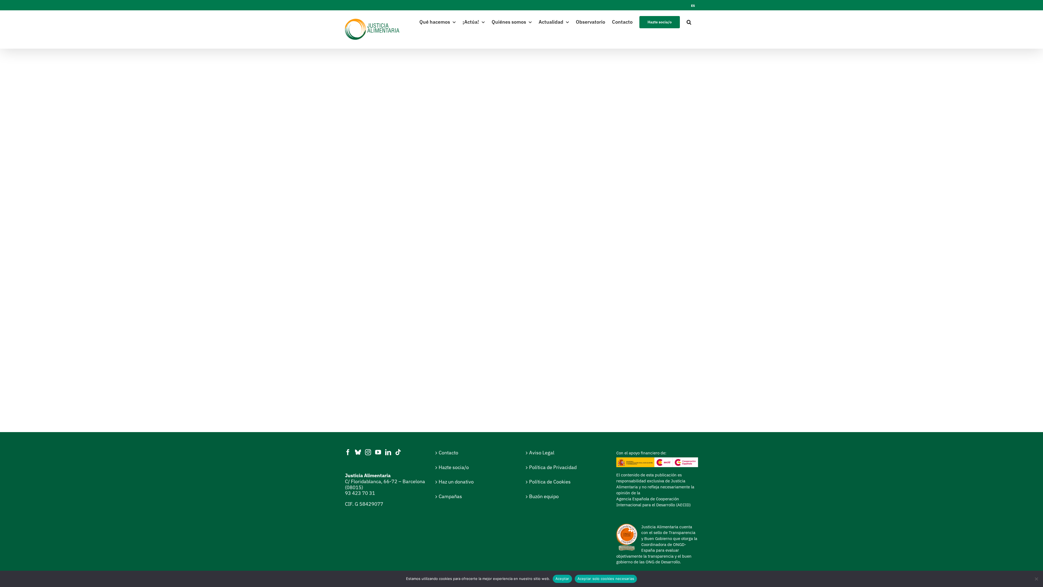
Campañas (450, 496)
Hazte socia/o (454, 467)
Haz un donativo (456, 482)
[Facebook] (348, 452)
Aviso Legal (541, 452)
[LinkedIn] (388, 452)
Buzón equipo (544, 496)
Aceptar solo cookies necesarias (605, 578)
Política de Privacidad (553, 467)
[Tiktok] (398, 452)
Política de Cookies (550, 482)
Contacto (448, 452)
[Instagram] (368, 452)
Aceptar (562, 578)
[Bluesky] (358, 452)
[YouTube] (378, 452)
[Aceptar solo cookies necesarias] (1036, 579)
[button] (689, 21)
